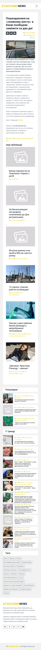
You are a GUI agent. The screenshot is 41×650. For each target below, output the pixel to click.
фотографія (29, 449)
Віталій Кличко (29, 585)
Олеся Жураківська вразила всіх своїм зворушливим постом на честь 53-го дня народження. (25, 453)
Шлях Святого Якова (21, 259)
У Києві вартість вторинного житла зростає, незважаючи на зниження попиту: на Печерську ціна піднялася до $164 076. (25, 533)
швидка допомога (24, 492)
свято (23, 220)
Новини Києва (29, 33)
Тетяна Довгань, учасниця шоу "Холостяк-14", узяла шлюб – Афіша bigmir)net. (25, 488)
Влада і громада (20, 396)
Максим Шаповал (29, 407)
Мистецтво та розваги (26, 482)
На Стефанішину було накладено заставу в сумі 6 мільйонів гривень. (25, 442)
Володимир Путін (24, 570)
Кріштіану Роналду (16, 371)
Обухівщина (29, 396)
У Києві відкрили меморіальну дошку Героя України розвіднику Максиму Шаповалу (25, 411)
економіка (28, 471)
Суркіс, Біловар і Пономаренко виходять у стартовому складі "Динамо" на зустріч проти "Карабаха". (23, 521)
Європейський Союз (10, 577)
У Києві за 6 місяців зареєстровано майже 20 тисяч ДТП (25, 423)
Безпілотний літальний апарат (14, 581)
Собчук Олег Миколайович (23, 484)
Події (33, 37)
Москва (13, 574)
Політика (28, 504)
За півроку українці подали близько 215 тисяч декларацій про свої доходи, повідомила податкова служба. (25, 545)
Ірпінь (12, 179)
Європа (6, 574)
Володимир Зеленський (12, 562)
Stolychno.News (14, 646)
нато (21, 577)
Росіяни (6, 593)
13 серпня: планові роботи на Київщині (19, 288)
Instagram (22, 449)
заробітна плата (20, 494)
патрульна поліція (20, 420)
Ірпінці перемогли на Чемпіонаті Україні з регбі (19, 173)
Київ (11, 259)
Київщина (13, 293)
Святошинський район (22, 529)
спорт (17, 179)
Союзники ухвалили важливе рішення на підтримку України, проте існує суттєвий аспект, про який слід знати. (25, 475)
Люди (17, 407)
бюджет (21, 504)
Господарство (30, 35)
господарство (18, 334)
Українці (21, 574)
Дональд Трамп (9, 566)
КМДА (20, 120)
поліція (27, 460)
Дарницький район (24, 527)
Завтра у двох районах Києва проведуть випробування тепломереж (20, 327)
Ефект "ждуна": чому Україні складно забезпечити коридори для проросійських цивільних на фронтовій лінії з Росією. (25, 464)
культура (18, 397)
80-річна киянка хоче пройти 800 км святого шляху (20, 253)
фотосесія (20, 373)
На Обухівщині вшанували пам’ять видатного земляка (24, 400)
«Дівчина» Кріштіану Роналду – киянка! (19, 367)
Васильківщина (15, 220)
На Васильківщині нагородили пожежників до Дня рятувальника (19, 213)
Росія (18, 558)
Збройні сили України (11, 589)
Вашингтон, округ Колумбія (13, 585)
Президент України (10, 570)
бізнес (21, 437)
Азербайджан (23, 517)
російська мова (25, 589)
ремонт (10, 138)
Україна (21, 460)
